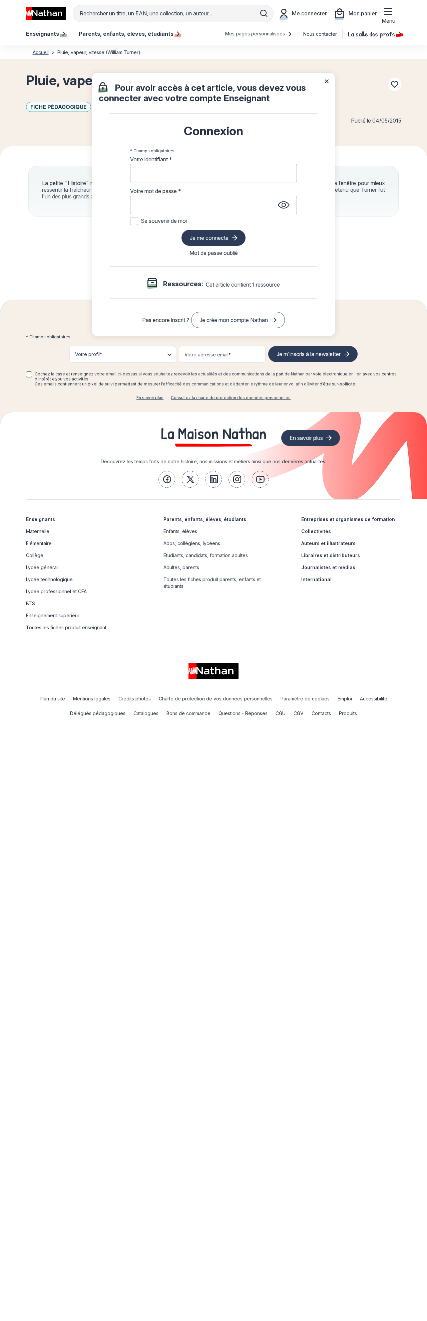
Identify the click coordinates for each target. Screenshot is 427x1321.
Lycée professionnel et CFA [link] (56, 591)
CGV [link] (299, 713)
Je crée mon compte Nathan (233, 320)
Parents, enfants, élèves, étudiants (204, 519)
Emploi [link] (345, 698)
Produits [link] (348, 713)
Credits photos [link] (134, 698)
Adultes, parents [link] (181, 567)
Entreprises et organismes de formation (348, 519)
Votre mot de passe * (155, 191)
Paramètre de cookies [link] (305, 698)
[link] (166, 479)
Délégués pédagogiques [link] (97, 713)
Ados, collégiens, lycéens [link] (191, 543)
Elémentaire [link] (39, 543)
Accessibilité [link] (373, 698)
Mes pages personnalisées (255, 33)
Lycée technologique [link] (49, 579)
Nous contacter (320, 34)
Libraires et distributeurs (330, 555)
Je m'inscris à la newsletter (309, 354)
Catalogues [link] (145, 713)
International (316, 579)
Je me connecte (209, 237)
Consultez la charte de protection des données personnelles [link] (231, 397)
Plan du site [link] (52, 698)
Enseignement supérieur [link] (52, 615)
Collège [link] (34, 555)
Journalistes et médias (328, 567)
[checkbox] (29, 374)
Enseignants (40, 519)
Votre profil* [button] (88, 354)
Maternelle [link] (37, 531)
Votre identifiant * (151, 159)
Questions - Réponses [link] (243, 713)
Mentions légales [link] (91, 698)
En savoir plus (149, 397)
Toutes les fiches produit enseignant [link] (66, 627)
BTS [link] (30, 603)
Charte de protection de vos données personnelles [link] (216, 698)
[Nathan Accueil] (46, 13)
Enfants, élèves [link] (180, 531)
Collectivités (316, 531)
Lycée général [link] (42, 567)
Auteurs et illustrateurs (328, 543)
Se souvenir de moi (164, 220)
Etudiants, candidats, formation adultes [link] (205, 555)
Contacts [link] (321, 713)
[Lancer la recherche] (264, 13)
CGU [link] (281, 713)
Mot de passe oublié (213, 253)
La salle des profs (371, 33)
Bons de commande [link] (188, 713)
